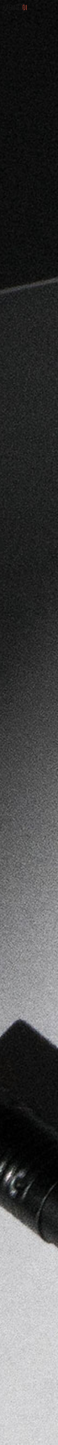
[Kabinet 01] (15, 7)
